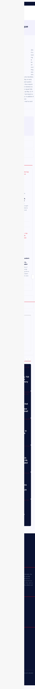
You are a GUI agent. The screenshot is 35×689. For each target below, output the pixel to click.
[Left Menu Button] (2, 3)
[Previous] (26, 359)
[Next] (29, 359)
